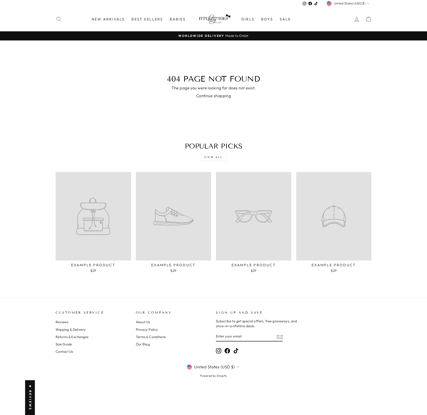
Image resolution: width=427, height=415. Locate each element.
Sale (285, 19)
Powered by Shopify (213, 375)
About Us (143, 322)
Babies (178, 19)
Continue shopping (213, 95)
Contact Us (64, 351)
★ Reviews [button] (30, 397)
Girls (247, 19)
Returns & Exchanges (72, 337)
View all (213, 157)
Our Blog (143, 344)
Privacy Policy (147, 329)
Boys (267, 19)
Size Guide (64, 344)
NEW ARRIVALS (108, 19)
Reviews (62, 322)
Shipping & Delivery (71, 329)
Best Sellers (147, 19)
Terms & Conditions (151, 337)
